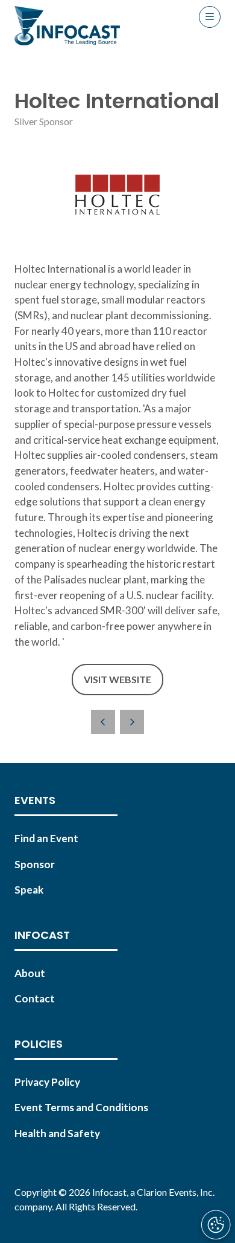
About (29, 973)
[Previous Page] (103, 722)
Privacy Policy (47, 1082)
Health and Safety (57, 1133)
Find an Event (46, 838)
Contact (34, 998)
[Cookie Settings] (216, 1225)
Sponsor (34, 864)
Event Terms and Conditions (81, 1107)
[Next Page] (132, 722)
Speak (28, 889)
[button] (210, 17)
